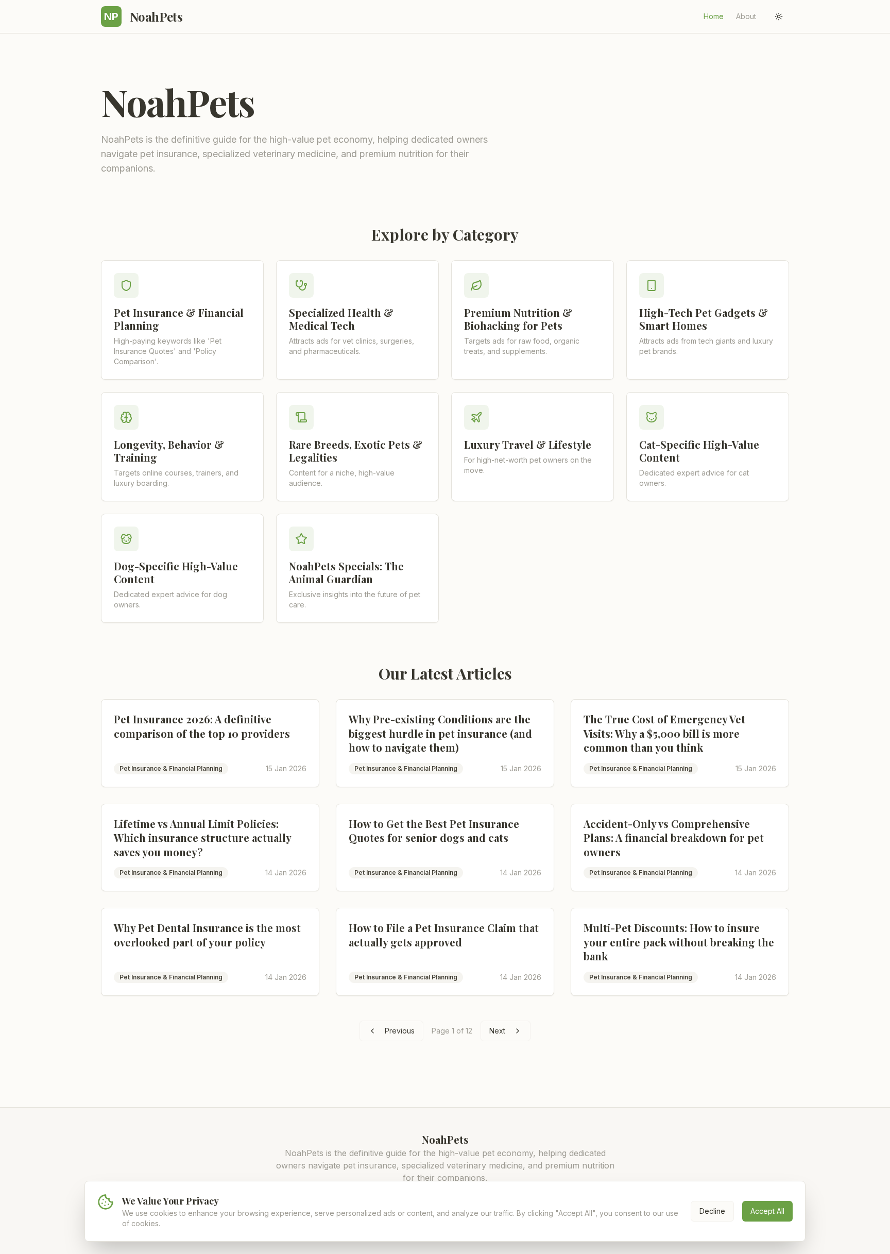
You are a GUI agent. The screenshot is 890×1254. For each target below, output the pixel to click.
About (746, 16)
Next (497, 1030)
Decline (712, 1211)
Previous (400, 1030)
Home (714, 16)
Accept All (767, 1211)
